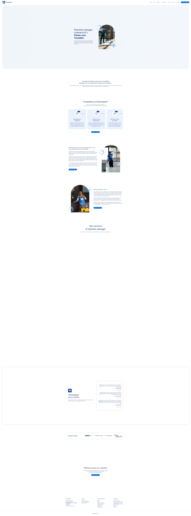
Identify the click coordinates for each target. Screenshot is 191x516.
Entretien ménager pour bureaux (118, 501)
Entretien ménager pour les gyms (118, 502)
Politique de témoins (84, 502)
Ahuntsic (98, 500)
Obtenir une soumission (116, 500)
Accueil (151, 2)
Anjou (98, 501)
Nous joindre (177, 2)
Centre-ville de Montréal (100, 502)
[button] (185, 2)
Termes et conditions (84, 500)
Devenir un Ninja (164, 2)
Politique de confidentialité (85, 501)
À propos (169, 2)
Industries (158, 2)
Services (154, 2)
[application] (160, 2)
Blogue (173, 2)
